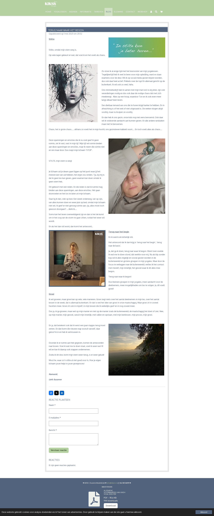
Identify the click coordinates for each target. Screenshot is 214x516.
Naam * (52, 405)
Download (111, 505)
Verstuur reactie (59, 450)
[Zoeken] (156, 12)
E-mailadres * (55, 417)
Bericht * (53, 430)
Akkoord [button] (203, 512)
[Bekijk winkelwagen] (161, 12)
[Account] (151, 12)
